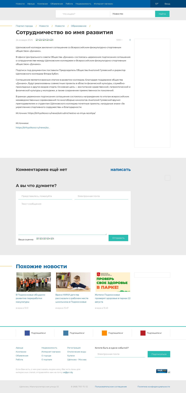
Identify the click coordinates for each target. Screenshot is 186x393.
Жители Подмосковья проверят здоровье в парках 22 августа (112, 298)
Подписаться (159, 354)
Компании (42, 4)
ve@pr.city (68, 372)
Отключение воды (76, 352)
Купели (71, 355)
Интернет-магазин (103, 4)
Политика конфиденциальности (154, 386)
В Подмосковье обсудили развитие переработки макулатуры (30, 298)
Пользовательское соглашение (111, 386)
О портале (47, 359)
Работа (69, 4)
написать (121, 169)
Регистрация (73, 348)
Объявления (56, 4)
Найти (162, 14)
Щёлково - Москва (76, 359)
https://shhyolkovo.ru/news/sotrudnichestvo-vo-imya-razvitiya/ (50, 127)
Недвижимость (83, 4)
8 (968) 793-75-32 (79, 386)
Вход (167, 4)
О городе (46, 355)
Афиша (31, 4)
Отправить (118, 238)
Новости (20, 4)
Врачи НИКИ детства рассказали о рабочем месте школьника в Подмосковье (71, 298)
